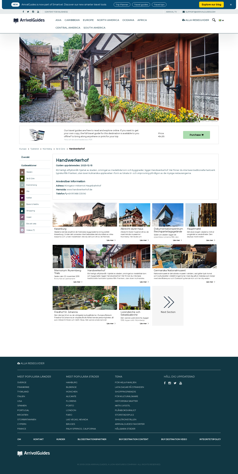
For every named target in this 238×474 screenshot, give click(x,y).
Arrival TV (171, 12)
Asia (58, 20)
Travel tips (159, 4)
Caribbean (72, 20)
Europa (22, 149)
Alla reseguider (197, 20)
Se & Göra (60, 149)
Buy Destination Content (133, 439)
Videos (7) (30, 230)
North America (108, 20)
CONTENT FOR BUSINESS (56, 12)
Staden (29, 172)
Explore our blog (211, 4)
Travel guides (141, 4)
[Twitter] (28, 12)
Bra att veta (31, 224)
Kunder (61, 439)
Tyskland (34, 149)
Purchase (195, 134)
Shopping (30, 211)
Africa (142, 20)
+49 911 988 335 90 (76, 193)
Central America (68, 27)
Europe (88, 20)
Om (19, 439)
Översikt (25, 157)
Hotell (28, 217)
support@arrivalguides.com (200, 12)
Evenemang (31, 185)
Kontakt (39, 439)
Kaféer (29, 198)
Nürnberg (47, 149)
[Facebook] (23, 12)
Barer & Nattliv (32, 204)
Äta (27, 191)
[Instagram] (33, 12)
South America (94, 27)
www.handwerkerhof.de (79, 189)
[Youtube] (38, 12)
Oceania (128, 20)
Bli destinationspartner (92, 439)
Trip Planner (122, 4)
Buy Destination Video (174, 439)
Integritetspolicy (210, 439)
